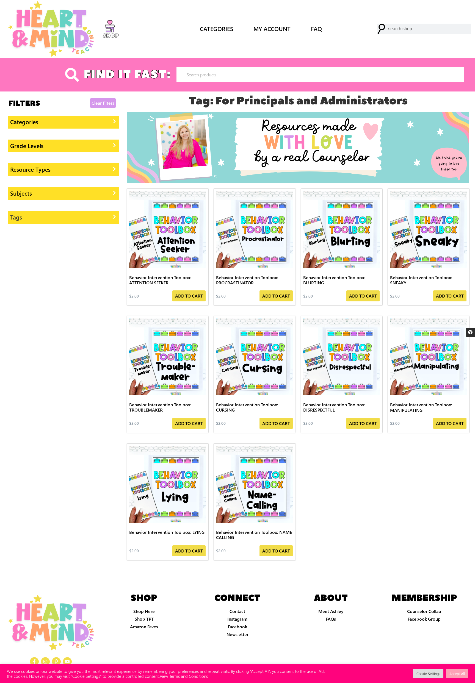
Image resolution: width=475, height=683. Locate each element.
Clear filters (103, 103)
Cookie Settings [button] (428, 673)
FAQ (316, 28)
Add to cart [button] (189, 296)
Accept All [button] (457, 673)
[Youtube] (67, 661)
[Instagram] (45, 661)
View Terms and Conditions (184, 676)
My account (272, 28)
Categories (216, 28)
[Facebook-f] (34, 661)
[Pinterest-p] (56, 661)
